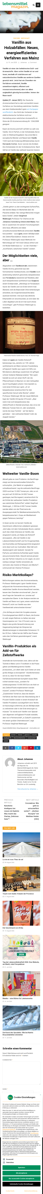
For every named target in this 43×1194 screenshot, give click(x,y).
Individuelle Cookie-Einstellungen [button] (21, 1184)
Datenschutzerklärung (9, 1129)
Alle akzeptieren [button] (21, 1173)
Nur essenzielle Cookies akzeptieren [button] (21, 1178)
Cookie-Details (10, 1191)
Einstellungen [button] (35, 1133)
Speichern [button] (21, 1167)
